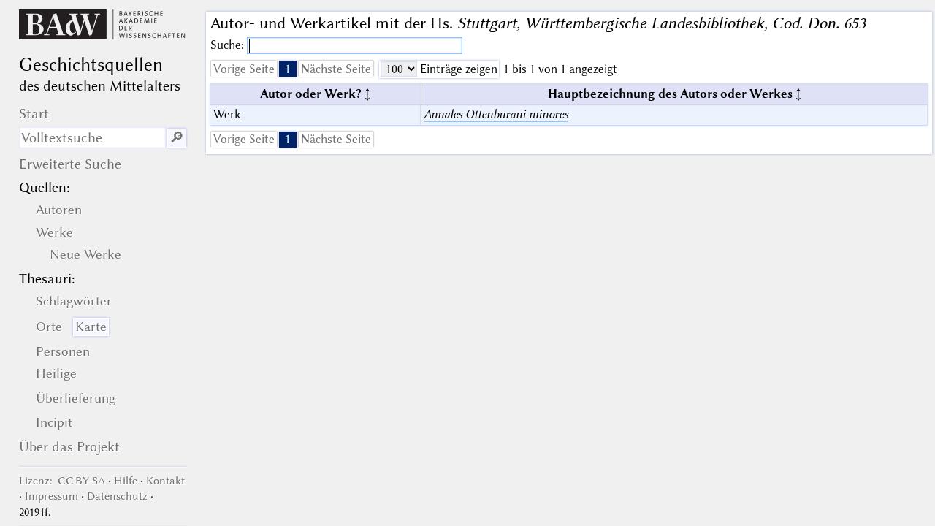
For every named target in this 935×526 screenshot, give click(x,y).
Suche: (228, 45)
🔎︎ (176, 137)
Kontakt (165, 480)
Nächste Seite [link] (336, 69)
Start (34, 113)
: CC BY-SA (62, 480)
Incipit (54, 422)
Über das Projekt (69, 446)
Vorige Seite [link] (244, 69)
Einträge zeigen (457, 69)
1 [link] (288, 69)
